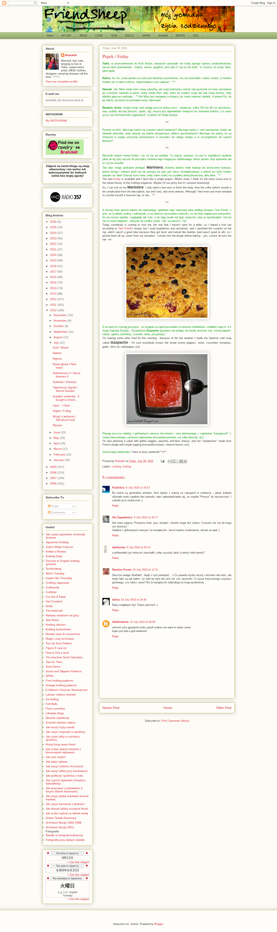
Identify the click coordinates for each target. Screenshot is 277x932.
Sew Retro (52, 620)
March (58, 448)
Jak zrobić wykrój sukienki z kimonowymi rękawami (63, 750)
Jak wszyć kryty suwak (60, 727)
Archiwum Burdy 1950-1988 (63, 822)
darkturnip (118, 547)
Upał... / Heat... (62, 405)
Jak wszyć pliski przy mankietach (67, 771)
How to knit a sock (57, 652)
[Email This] (170, 461)
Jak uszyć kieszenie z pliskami (65, 804)
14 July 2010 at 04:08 (142, 621)
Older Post (223, 708)
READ (83, 35)
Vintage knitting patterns (61, 685)
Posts (54, 506)
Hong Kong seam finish (60, 744)
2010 (53, 310)
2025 (53, 227)
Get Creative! (54, 601)
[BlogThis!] (174, 461)
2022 (53, 243)
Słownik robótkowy (57, 717)
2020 (53, 255)
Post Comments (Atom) (175, 720)
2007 (53, 478)
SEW (114, 35)
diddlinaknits (120, 621)
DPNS (49, 676)
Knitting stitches (56, 624)
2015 (53, 282)
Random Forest (121, 569)
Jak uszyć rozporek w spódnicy (65, 731)
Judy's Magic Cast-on (59, 546)
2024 (53, 232)
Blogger (158, 924)
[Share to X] (177, 461)
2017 (53, 271)
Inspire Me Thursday (59, 578)
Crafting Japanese (57, 582)
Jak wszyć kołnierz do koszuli (64, 766)
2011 (53, 304)
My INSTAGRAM (56, 120)
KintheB (163, 35)
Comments (57, 512)
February (60, 454)
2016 (53, 277)
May (57, 437)
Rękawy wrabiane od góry (62, 615)
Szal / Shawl (60, 347)
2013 (53, 293)
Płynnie (57, 425)
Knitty (117, 179)
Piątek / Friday (62, 411)
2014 (53, 288)
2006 (53, 483)
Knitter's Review (56, 551)
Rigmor (57, 358)
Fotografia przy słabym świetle (65, 839)
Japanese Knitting (57, 542)
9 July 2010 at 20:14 (138, 547)
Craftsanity (52, 587)
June (57, 432)
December (61, 315)
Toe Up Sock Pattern (59, 643)
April (57, 443)
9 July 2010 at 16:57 (138, 487)
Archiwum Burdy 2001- (60, 827)
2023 (53, 238)
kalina (116, 599)
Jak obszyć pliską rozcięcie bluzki (67, 808)
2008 (53, 472)
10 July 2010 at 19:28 (133, 599)
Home (50, 35)
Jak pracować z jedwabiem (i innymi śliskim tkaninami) (64, 790)
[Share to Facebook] (181, 461)
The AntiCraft (54, 610)
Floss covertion (55, 708)
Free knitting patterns (59, 680)
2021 (53, 249)
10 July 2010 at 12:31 (145, 569)
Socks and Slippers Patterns (64, 671)
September (61, 331)
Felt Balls (51, 703)
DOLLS (129, 35)
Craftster (51, 592)
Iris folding (52, 699)
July (56, 342)
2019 (53, 260)
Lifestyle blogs (55, 713)
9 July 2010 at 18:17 (146, 517)
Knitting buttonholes (58, 629)
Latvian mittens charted (61, 694)
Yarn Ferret (124, 228)
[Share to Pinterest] (185, 461)
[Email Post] (162, 461)
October (59, 326)
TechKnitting (53, 568)
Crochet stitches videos (60, 722)
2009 (53, 466)
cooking (116, 466)
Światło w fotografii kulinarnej (64, 835)
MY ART (67, 35)
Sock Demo (53, 666)
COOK (99, 35)
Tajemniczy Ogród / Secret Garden (65, 389)
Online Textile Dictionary (61, 818)
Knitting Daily (54, 556)
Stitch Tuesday (55, 573)
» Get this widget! (78, 862)
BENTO (180, 35)
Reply (115, 505)
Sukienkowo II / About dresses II (66, 374)
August (58, 337)
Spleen (57, 353)
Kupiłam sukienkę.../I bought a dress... (66, 398)
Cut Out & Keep (56, 596)
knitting (126, 466)
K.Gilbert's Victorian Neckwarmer (67, 690)
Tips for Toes (54, 662)
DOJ (195, 35)
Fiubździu (118, 487)
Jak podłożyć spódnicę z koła (64, 775)
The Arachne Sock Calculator (64, 657)
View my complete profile (62, 81)
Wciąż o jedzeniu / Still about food (64, 418)
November (61, 320)
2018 (53, 266)
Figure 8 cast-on (56, 648)
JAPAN (146, 35)
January (59, 460)
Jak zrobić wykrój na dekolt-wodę (67, 813)
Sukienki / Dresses (64, 382)
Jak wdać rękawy (57, 761)
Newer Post (110, 708)
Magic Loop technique (60, 638)
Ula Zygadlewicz (122, 517)
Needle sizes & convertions (63, 634)
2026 (53, 221)
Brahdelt (71, 55)
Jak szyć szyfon (56, 757)
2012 (53, 299)
